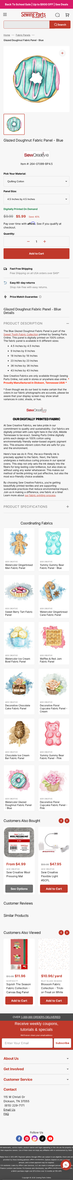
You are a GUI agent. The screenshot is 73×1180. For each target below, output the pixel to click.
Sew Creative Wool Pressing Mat (18, 874)
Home (7, 35)
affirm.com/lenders (37, 1160)
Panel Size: (10, 191)
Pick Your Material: (15, 173)
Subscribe (62, 1043)
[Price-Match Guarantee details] (40, 297)
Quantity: (9, 233)
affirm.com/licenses (55, 1168)
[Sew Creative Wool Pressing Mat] (19, 860)
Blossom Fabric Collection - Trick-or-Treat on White (52, 988)
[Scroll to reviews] (36, 147)
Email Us (9, 1109)
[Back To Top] (67, 1174)
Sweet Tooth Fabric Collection (21, 334)
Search (61, 24)
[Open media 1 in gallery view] (62, 53)
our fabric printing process (40, 495)
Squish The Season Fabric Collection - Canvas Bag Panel (18, 988)
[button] (5, 15)
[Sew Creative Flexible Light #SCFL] (53, 860)
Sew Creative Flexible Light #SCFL (49, 876)
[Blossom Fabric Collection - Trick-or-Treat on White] (53, 972)
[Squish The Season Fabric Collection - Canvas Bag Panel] (19, 972)
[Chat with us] (57, 15)
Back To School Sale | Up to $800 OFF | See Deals (36, 4)
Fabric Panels (23, 35)
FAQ (6, 1114)
